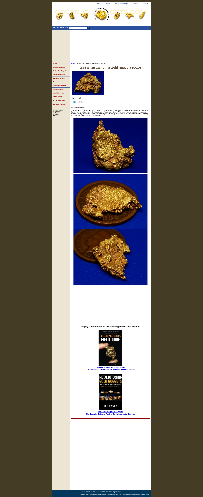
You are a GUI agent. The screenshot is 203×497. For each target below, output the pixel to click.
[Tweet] (74, 102)
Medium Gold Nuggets (59, 71)
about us (107, 3)
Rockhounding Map (59, 100)
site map (135, 3)
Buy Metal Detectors (59, 104)
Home (73, 63)
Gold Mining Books (58, 93)
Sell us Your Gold (58, 110)
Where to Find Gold (58, 78)
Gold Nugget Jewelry (59, 85)
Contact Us (56, 112)
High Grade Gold (58, 89)
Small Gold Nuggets (59, 67)
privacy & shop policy (121, 3)
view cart (145, 3)
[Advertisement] (110, 46)
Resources (56, 114)
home (98, 3)
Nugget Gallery (57, 111)
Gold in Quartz (57, 96)
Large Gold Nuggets (59, 74)
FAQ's (54, 115)
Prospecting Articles (59, 82)
